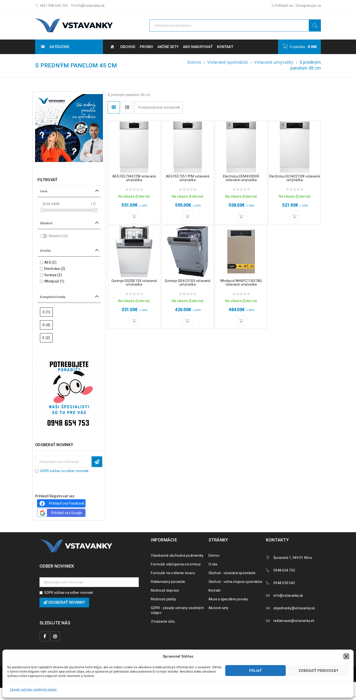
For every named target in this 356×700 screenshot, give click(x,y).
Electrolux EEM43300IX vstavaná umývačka (241, 178)
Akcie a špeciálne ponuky (228, 599)
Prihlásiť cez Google (66, 513)
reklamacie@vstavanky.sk (293, 621)
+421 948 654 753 (53, 6)
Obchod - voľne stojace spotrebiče (235, 582)
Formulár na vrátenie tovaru (173, 573)
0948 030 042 (284, 583)
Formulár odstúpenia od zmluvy (176, 564)
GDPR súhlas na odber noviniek (64, 471)
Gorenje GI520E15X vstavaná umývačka (134, 282)
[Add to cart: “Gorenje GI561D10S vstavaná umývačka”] (188, 320)
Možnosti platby (163, 599)
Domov (194, 62)
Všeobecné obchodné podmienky (177, 555)
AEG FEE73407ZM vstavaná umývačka (134, 178)
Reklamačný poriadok (168, 582)
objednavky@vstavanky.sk (294, 608)
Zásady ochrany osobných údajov (33, 689)
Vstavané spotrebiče (227, 62)
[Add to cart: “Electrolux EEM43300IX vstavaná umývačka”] (241, 216)
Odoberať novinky (97, 461)
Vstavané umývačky (273, 62)
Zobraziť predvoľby (318, 670)
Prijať (255, 670)
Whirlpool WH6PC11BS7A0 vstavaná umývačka (241, 282)
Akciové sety (219, 608)
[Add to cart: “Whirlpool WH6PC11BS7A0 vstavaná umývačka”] (241, 320)
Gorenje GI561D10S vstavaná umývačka (187, 282)
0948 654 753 (284, 570)
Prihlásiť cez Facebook (67, 503)
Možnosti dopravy (165, 590)
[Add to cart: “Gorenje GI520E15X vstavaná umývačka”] (134, 320)
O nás (213, 564)
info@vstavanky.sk (89, 6)
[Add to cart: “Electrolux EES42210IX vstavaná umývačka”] (295, 216)
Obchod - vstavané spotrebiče (232, 573)
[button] (346, 656)
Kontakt (215, 590)
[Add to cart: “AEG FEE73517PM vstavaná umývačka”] (188, 216)
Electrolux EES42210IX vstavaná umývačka (294, 178)
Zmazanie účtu (163, 621)
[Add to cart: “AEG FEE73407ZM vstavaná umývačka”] (134, 216)
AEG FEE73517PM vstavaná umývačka (187, 178)
